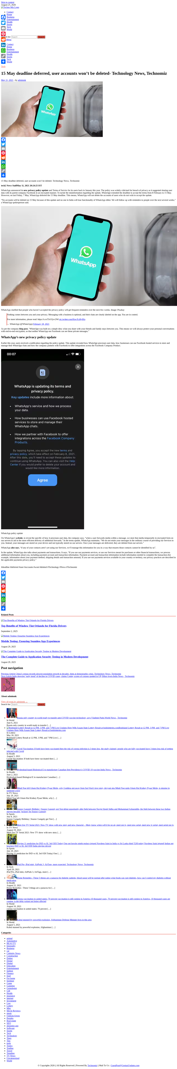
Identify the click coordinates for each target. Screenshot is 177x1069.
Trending (11, 1053)
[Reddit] (88, 157)
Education (11, 966)
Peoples (10, 1018)
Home (9, 14)
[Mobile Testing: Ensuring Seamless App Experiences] (25, 636)
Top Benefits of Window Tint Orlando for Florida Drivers (33, 625)
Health (9, 22)
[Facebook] (88, 139)
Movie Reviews (13, 1011)
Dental (9, 961)
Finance (10, 973)
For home (11, 978)
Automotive (12, 941)
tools (9, 1043)
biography (11, 946)
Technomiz (92, 1065)
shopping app (12, 1026)
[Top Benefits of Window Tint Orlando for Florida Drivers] (27, 620)
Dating (10, 958)
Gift (8, 991)
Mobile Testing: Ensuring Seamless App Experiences (30, 641)
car (8, 951)
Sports (9, 24)
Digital (10, 963)
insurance (11, 996)
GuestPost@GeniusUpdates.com (125, 1065)
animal (9, 938)
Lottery (10, 1006)
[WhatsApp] (88, 166)
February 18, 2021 (41, 324)
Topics (9, 1046)
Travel (9, 1051)
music (9, 1013)
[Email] (88, 148)
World (9, 29)
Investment (11, 1001)
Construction (12, 956)
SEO (9, 1023)
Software (11, 1028)
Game (9, 983)
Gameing (11, 986)
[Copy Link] (88, 171)
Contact (10, 12)
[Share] (88, 175)
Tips (8, 1041)
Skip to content (7, 2)
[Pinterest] (88, 153)
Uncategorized (13, 1058)
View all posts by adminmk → (14, 702)
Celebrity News (13, 953)
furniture (10, 981)
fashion (10, 971)
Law (9, 1003)
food (9, 976)
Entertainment (13, 19)
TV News (11, 1056)
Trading (10, 1048)
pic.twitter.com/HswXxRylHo (72, 319)
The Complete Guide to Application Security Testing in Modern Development (44, 656)
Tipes (9, 1038)
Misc (9, 1008)
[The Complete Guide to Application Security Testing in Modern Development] (36, 651)
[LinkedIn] (88, 162)
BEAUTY (11, 943)
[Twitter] (88, 144)
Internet (10, 998)
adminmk (22, 80)
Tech (9, 27)
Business (10, 17)
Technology (12, 1036)
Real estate (11, 1021)
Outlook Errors (13, 1016)
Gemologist (12, 988)
